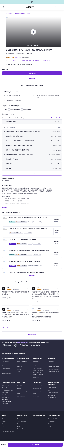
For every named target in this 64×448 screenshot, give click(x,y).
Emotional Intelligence (54, 371)
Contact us (5, 424)
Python (19, 388)
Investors (4, 429)
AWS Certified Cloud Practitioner (38, 365)
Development (9, 13)
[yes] (7, 297)
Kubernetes (36, 377)
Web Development (20, 13)
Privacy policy (51, 421)
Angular (19, 369)
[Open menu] (3, 7)
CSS (28, 13)
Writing (34, 393)
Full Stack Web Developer (6, 365)
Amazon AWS (36, 361)
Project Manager (6, 371)
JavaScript (20, 364)
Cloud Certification (7, 394)
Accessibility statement (54, 418)
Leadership (51, 361)
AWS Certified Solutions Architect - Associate (39, 373)
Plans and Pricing (21, 424)
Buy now (32, 78)
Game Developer (6, 373)
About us (4, 418)
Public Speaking (37, 391)
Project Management (53, 366)
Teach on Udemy (21, 421)
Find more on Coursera (8, 431)
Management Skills (53, 364)
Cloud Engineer (6, 368)
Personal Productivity (53, 369)
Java (18, 371)
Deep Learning (21, 396)
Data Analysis (51, 395)
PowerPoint (36, 396)
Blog (3, 426)
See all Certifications (7, 406)
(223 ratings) (18, 57)
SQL (49, 390)
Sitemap (50, 424)
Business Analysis (52, 397)
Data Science (20, 386)
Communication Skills (38, 386)
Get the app (20, 418)
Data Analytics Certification (5, 398)
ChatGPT (19, 393)
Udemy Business (22, 342)
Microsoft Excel (52, 387)
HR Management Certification (6, 402)
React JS (19, 366)
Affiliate (19, 426)
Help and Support (21, 429)
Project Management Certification (7, 391)
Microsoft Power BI (53, 392)
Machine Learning (22, 391)
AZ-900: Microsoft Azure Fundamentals (38, 369)
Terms (49, 426)
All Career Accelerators (8, 376)
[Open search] (55, 7)
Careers (4, 421)
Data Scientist (5, 361)
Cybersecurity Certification (5, 387)
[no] (10, 297)
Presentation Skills (37, 388)
